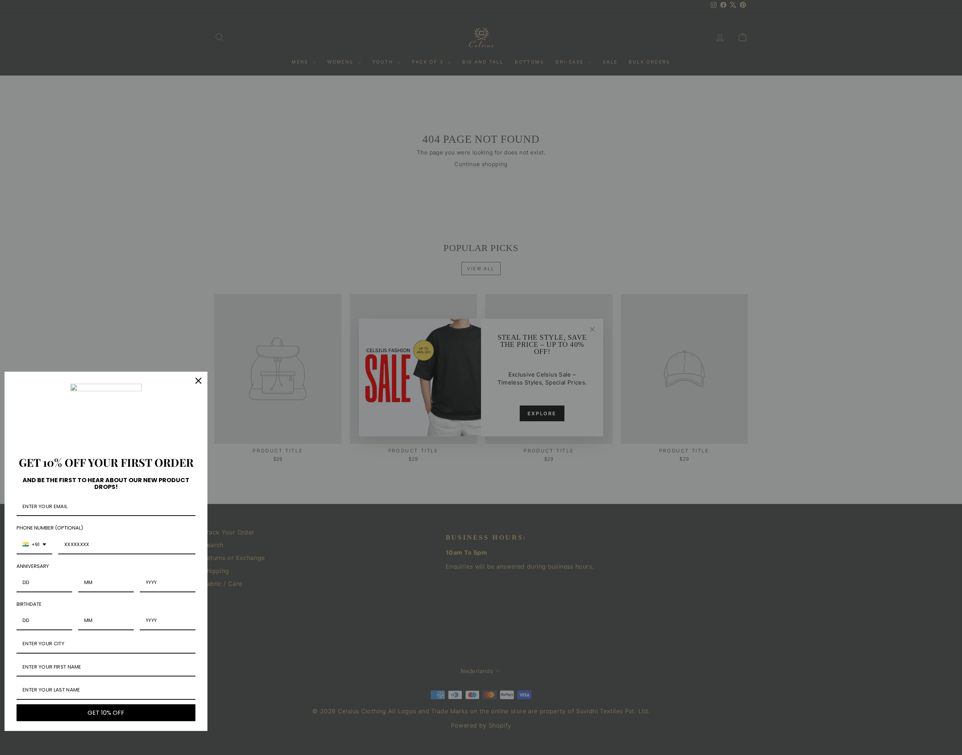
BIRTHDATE (29, 604)
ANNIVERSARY (33, 566)
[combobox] (34, 545)
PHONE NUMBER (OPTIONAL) (50, 527)
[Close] (198, 381)
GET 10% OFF (106, 712)
